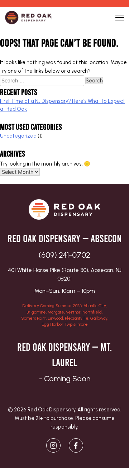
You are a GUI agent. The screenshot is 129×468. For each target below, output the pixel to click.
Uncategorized (18, 136)
